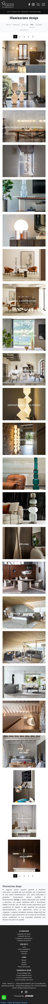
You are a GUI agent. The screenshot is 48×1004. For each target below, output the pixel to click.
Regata (24, 857)
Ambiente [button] (16, 25)
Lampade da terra (24, 936)
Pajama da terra (24, 648)
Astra (24, 822)
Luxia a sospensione (24, 301)
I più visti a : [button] (24, 30)
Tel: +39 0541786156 (39, 986)
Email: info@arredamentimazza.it (24, 988)
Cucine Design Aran (24, 973)
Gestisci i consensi (21, 1002)
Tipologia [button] (38, 25)
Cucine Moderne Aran (24, 975)
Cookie (10, 1002)
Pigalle (24, 509)
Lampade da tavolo (24, 934)
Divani (24, 960)
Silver (24, 579)
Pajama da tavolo (24, 613)
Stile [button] (31, 25)
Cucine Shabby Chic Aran (24, 980)
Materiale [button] (24, 25)
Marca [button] (8, 25)
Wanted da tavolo (24, 197)
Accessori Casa (16, 11)
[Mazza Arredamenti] (7, 4)
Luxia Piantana (24, 266)
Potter (24, 231)
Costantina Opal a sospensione (24, 127)
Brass (24, 683)
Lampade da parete (24, 940)
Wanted (24, 475)
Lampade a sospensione (24, 938)
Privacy (3, 1002)
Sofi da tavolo (24, 787)
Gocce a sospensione (24, 335)
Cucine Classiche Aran (24, 977)
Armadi (24, 953)
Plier (24, 718)
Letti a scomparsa (24, 949)
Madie (24, 962)
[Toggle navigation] (43, 4)
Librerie (24, 964)
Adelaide (24, 162)
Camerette (24, 951)
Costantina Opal (24, 440)
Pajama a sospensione (24, 370)
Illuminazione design (35, 11)
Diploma (24, 544)
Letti (24, 947)
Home (8, 11)
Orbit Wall (24, 58)
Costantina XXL (24, 92)
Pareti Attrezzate (24, 967)
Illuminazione (24, 11)
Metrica (24, 752)
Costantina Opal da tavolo (24, 405)
